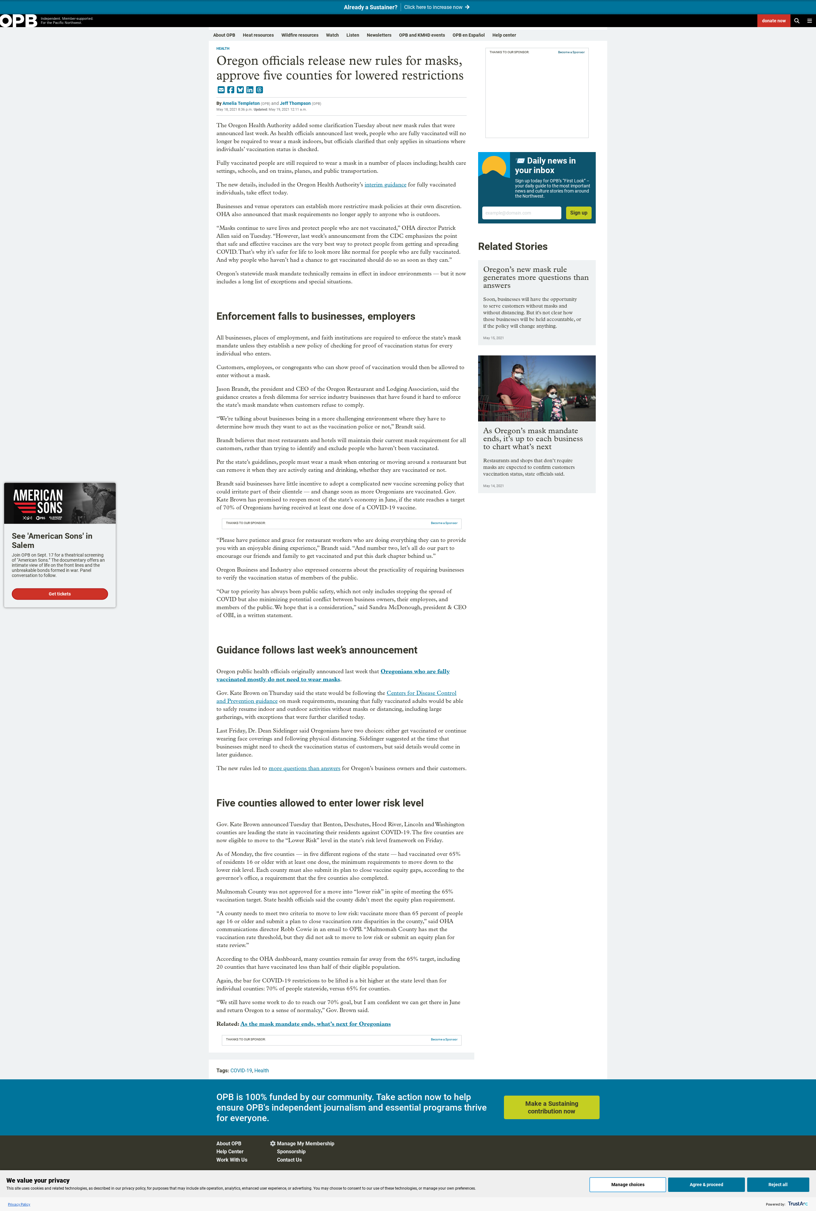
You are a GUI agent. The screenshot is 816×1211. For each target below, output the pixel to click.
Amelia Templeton (241, 103)
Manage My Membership (305, 1144)
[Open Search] (796, 20)
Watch (332, 35)
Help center (504, 35)
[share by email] (221, 90)
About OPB (224, 35)
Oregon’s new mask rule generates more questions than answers (536, 277)
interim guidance (385, 184)
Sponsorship (291, 1152)
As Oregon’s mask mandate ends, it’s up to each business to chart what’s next (533, 438)
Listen (352, 35)
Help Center (230, 1152)
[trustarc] (797, 1204)
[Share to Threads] (259, 90)
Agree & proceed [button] (706, 1184)
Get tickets (60, 593)
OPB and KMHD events (422, 35)
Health (222, 49)
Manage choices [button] (628, 1184)
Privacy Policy (19, 1204)
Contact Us (289, 1160)
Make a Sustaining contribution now (551, 1107)
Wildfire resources (299, 35)
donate (774, 20)
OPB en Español (469, 35)
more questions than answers (304, 768)
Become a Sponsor (444, 523)
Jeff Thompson (295, 103)
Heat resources (258, 35)
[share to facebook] (231, 90)
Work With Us (231, 1160)
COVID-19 (241, 1071)
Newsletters (379, 35)
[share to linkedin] (250, 90)
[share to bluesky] (240, 90)
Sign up (578, 213)
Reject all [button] (778, 1184)
